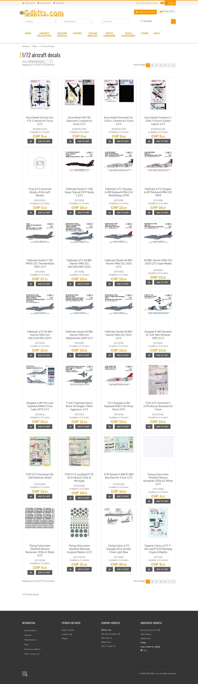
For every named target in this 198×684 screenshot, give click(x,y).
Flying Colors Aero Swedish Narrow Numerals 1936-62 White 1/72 (158, 479)
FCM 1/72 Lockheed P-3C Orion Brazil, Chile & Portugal (79, 477)
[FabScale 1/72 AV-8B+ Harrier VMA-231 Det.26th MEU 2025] (70, 283)
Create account (151, 3)
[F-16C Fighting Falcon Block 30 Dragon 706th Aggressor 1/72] (70, 426)
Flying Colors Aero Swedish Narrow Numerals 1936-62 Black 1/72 (39, 550)
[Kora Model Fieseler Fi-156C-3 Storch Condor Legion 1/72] (149, 141)
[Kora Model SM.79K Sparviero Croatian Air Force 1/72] (70, 141)
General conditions (32, 649)
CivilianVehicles (93, 34)
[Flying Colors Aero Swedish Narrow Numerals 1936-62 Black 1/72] (30, 572)
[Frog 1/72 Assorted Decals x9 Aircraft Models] (30, 212)
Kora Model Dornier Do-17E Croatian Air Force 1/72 (40, 121)
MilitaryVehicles (62, 34)
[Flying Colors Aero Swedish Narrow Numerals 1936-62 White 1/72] (149, 501)
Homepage (25, 46)
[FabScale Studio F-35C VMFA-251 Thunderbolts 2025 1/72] (30, 283)
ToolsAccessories (128, 34)
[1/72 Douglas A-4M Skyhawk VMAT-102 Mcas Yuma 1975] (109, 426)
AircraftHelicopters (44, 34)
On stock (147, 21)
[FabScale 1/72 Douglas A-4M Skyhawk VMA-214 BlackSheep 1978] (109, 212)
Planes (35, 46)
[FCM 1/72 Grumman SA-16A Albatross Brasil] (30, 496)
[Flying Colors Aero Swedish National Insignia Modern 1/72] (70, 569)
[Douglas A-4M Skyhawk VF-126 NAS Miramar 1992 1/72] (149, 355)
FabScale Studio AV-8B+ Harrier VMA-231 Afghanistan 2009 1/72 (79, 335)
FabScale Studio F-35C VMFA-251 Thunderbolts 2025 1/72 (40, 263)
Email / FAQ (169, 11)
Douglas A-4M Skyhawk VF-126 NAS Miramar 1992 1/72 (158, 335)
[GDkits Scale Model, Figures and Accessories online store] (47, 13)
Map (145, 650)
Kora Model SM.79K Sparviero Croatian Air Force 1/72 (79, 121)
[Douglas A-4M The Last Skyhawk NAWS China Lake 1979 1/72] (30, 426)
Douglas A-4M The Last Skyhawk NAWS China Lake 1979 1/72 (39, 406)
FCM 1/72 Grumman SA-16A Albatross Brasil (40, 476)
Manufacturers (30, 639)
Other (144, 33)
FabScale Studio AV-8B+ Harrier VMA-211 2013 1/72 (119, 335)
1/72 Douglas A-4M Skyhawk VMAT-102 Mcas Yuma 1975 (118, 406)
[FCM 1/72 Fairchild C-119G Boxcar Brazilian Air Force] (149, 426)
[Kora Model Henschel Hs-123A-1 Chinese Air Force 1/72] (109, 141)
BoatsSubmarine (109, 34)
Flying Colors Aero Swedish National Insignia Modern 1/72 (79, 549)
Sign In (139, 3)
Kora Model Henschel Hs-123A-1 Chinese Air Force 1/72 (118, 121)
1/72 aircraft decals (47, 46)
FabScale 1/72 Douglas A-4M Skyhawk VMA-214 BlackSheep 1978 (119, 192)
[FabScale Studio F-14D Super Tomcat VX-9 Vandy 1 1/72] (70, 212)
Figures (77, 33)
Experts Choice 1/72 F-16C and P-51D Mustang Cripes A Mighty (158, 549)
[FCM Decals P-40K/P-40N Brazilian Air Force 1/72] (109, 496)
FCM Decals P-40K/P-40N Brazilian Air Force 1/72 (118, 476)
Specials (28, 635)
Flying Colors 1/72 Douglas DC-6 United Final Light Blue (119, 549)
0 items (147, 12)
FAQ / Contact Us (31, 654)
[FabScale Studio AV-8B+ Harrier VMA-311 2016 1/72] (109, 283)
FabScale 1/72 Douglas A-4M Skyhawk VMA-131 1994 (158, 192)
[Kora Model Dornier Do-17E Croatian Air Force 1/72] (30, 141)
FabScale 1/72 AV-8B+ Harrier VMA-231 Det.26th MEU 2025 (79, 263)
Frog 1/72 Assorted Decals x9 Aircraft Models (40, 192)
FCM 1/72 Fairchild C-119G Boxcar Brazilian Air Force (158, 406)
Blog (26, 644)
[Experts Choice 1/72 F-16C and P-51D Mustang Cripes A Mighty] (149, 569)
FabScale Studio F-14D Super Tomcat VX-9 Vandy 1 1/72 (79, 192)
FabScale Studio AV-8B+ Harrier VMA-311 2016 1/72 (119, 263)
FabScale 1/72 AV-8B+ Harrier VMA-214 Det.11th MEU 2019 (40, 335)
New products (30, 630)
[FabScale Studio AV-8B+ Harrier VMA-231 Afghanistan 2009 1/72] (70, 355)
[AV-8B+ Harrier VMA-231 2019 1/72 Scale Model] (149, 282)
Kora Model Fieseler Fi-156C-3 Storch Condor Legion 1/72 (158, 121)
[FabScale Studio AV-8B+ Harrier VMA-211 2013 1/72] (109, 355)
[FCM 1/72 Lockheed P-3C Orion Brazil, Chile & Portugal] (70, 498)
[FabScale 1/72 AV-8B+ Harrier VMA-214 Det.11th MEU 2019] (30, 355)
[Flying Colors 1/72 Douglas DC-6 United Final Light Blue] (109, 569)
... (169, 65)
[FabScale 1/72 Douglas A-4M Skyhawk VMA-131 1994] (149, 212)
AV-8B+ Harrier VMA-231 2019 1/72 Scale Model (158, 261)
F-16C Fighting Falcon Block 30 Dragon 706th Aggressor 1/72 (79, 406)
